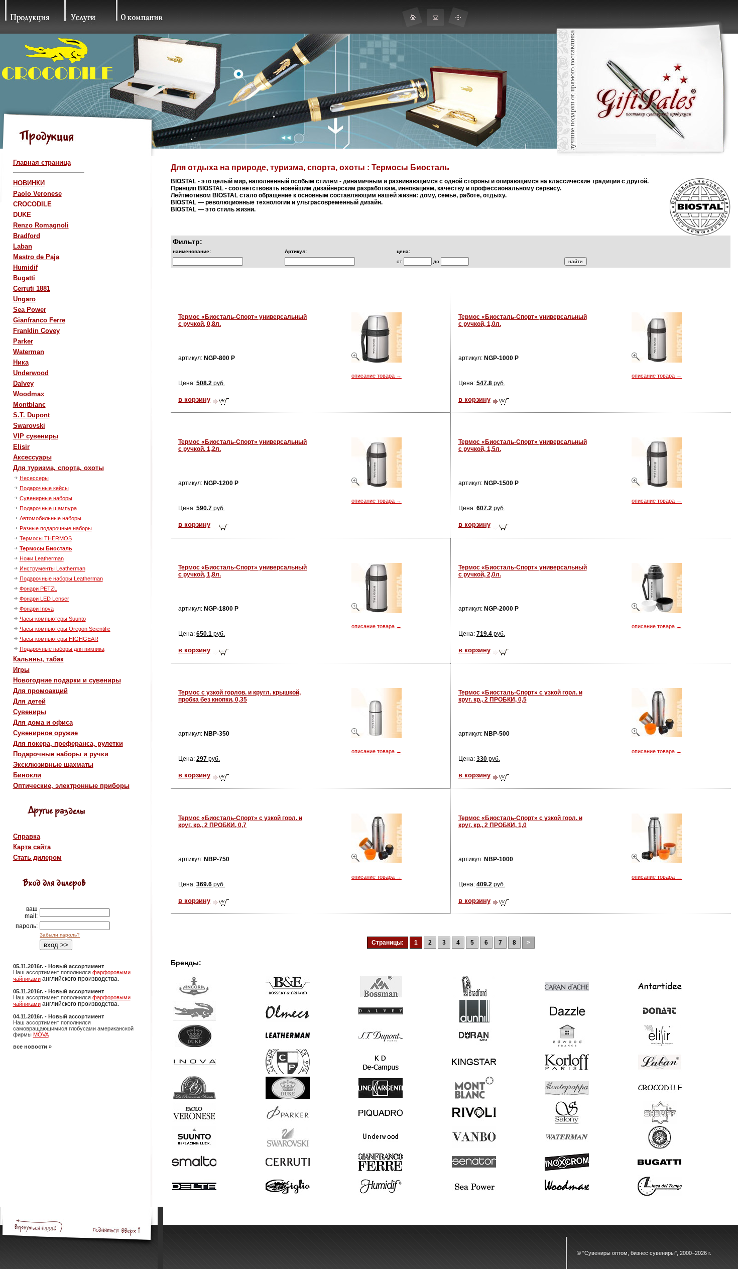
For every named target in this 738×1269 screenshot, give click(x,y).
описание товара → (376, 376)
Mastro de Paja (36, 257)
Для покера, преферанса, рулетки (68, 743)
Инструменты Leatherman (52, 568)
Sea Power (29, 309)
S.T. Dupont (31, 415)
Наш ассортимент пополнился (52, 972)
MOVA (41, 1034)
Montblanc (29, 404)
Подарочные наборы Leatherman (61, 578)
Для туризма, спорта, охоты (58, 468)
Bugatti (24, 278)
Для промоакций (40, 691)
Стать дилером (37, 857)
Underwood (31, 373)
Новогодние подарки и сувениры (67, 680)
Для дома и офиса (43, 722)
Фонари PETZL (38, 589)
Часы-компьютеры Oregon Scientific (65, 629)
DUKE (22, 214)
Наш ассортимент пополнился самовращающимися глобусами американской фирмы (73, 1028)
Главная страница (42, 162)
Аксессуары (32, 457)
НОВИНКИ (29, 183)
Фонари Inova (37, 609)
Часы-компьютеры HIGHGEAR (59, 639)
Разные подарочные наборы (56, 528)
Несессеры (34, 478)
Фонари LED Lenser (44, 599)
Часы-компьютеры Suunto (53, 619)
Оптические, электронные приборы (71, 785)
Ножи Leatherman (42, 558)
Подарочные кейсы (44, 488)
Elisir (21, 446)
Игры (21, 669)
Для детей (29, 701)
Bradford (26, 236)
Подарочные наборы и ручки (60, 754)
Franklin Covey (36, 330)
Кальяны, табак (38, 659)
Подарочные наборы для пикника (62, 649)
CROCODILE (32, 204)
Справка (26, 836)
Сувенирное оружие (45, 733)
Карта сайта (32, 847)
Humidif (25, 267)
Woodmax (28, 394)
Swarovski (29, 425)
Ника (21, 362)
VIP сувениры (35, 436)
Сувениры (29, 712)
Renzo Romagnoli (41, 225)
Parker (23, 341)
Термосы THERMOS (46, 538)
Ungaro (24, 299)
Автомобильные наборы (50, 518)
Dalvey (23, 383)
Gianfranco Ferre (39, 320)
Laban (22, 246)
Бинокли (27, 775)
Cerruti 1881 (31, 288)
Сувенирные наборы (46, 498)
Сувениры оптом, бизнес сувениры (629, 1253)
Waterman (28, 352)
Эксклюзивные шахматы (53, 764)
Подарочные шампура (48, 508)
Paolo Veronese (37, 193)
